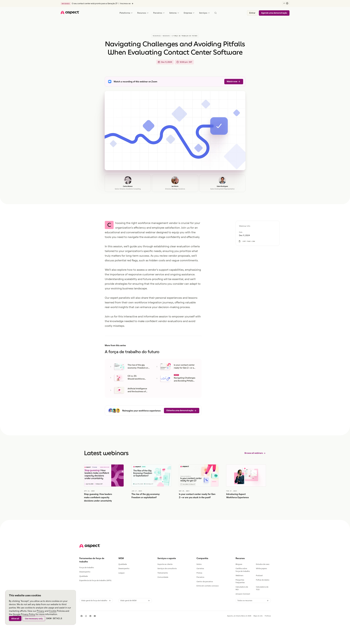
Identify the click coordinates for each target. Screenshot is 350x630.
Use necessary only (34, 618)
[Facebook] (81, 616)
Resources (157, 36)
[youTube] (95, 616)
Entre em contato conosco (208, 586)
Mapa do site (258, 616)
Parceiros (200, 577)
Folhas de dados (262, 580)
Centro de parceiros (205, 581)
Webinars (166, 36)
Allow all (15, 618)
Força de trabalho (86, 567)
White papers (261, 568)
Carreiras (200, 568)
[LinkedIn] (90, 616)
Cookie (52, 611)
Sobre (199, 564)
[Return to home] (89, 546)
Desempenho (84, 572)
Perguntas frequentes (240, 581)
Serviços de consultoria (167, 568)
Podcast (259, 575)
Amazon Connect (243, 594)
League (121, 573)
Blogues (239, 564)
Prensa (199, 573)
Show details (54, 618)
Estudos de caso (262, 564)
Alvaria (238, 616)
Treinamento (162, 573)
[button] (285, 3)
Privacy (40, 611)
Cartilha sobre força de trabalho (243, 569)
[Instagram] (86, 616)
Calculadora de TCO (262, 588)
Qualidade (83, 576)
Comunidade (162, 577)
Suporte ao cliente (164, 564)
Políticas (268, 616)
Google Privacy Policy (24, 614)
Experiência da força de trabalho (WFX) (95, 580)
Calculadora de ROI (242, 588)
